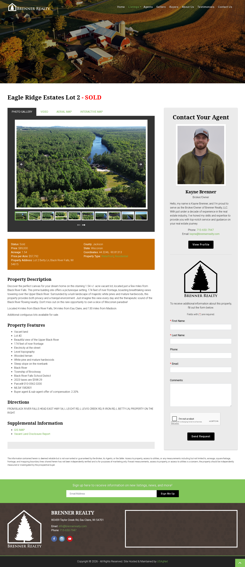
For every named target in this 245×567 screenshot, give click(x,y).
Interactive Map (91, 111)
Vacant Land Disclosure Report (32, 434)
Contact (225, 6)
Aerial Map (64, 111)
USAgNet (162, 561)
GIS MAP (19, 430)
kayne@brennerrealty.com (205, 234)
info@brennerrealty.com (73, 526)
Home (121, 6)
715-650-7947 (205, 230)
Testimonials (206, 6)
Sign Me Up (168, 493)
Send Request (201, 436)
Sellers (161, 6)
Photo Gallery (22, 111)
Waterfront (107, 256)
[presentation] (21, 164)
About (188, 6)
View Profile (200, 244)
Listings (133, 6)
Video (44, 111)
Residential (121, 256)
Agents (148, 6)
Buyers (173, 6)
